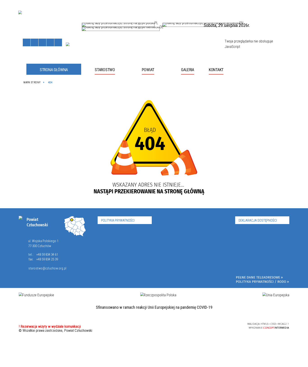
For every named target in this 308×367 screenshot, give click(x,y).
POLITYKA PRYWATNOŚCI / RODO (261, 282)
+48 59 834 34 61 (47, 254)
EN (241, 24)
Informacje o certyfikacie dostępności (154, 326)
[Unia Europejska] (67, 44)
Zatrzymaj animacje (26, 42)
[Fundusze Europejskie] (36, 295)
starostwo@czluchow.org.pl (47, 268)
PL (156, 24)
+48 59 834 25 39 (47, 259)
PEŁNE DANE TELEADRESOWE (258, 277)
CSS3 (217, 325)
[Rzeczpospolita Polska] (158, 295)
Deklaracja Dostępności (258, 220)
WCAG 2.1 (232, 325)
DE (161, 28)
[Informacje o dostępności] (34, 42)
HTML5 (211, 325)
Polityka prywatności (118, 220)
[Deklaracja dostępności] (42, 42)
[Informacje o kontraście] (58, 42)
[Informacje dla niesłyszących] (50, 42)
